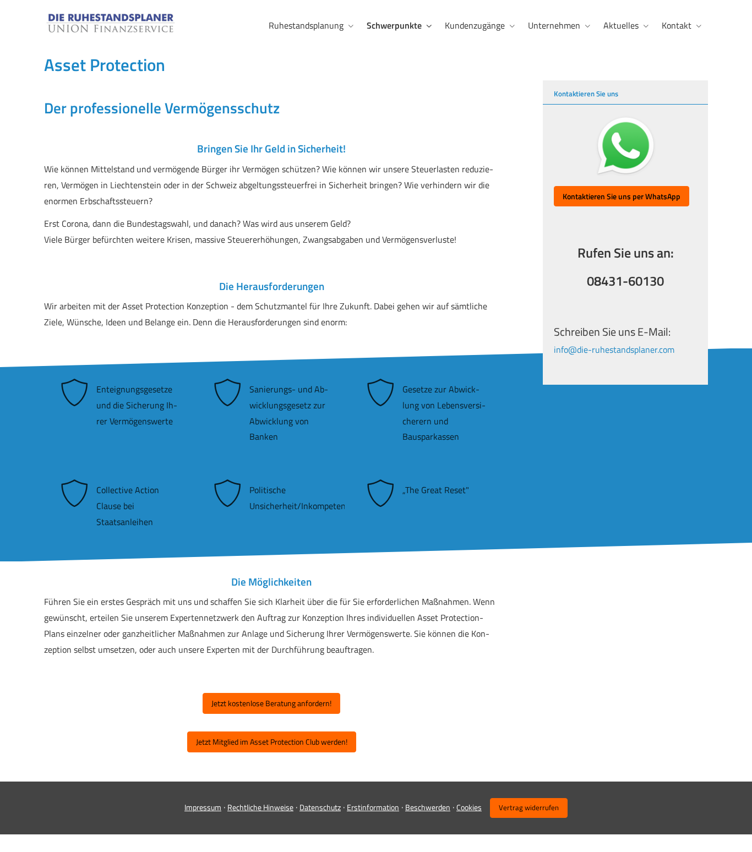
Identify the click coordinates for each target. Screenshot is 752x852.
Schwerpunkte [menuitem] (394, 25)
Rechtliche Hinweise (260, 807)
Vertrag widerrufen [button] (529, 807)
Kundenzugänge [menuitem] (475, 25)
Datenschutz (320, 807)
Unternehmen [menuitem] (554, 25)
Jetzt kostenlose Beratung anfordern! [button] (271, 703)
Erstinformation (373, 807)
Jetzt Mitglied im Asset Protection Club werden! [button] (271, 741)
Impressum (202, 807)
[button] (621, 196)
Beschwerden (427, 807)
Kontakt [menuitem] (676, 25)
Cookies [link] (469, 807)
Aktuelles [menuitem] (621, 25)
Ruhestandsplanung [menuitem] (306, 25)
